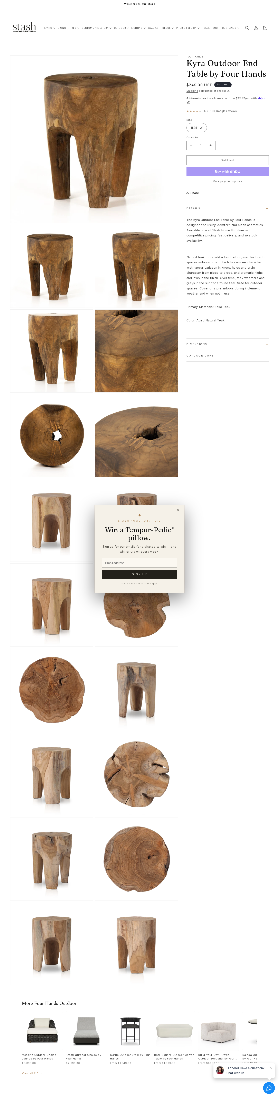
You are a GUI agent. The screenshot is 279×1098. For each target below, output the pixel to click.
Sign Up (139, 574)
